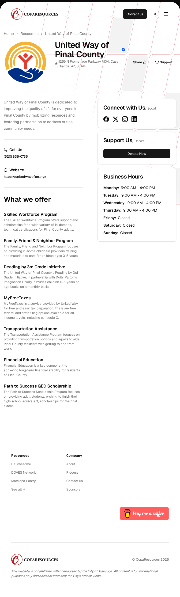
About (70, 464)
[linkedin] (134, 119)
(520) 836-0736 (16, 156)
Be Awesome (21, 464)
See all (18, 489)
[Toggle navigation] (166, 14)
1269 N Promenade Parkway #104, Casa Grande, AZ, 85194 (88, 63)
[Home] (34, 14)
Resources (29, 33)
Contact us (135, 14)
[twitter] (115, 119)
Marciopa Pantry (23, 481)
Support (166, 62)
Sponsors (73, 489)
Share (137, 62)
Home (9, 33)
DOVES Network (23, 472)
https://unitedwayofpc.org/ (25, 177)
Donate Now (137, 154)
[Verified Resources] (122, 49)
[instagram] (125, 119)
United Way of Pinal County (68, 33)
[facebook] (106, 119)
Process (72, 472)
